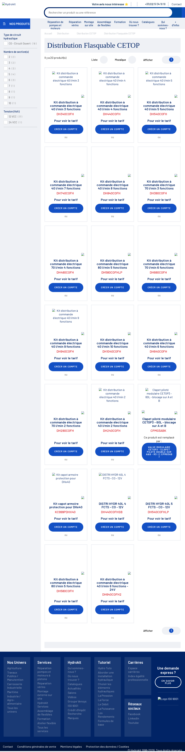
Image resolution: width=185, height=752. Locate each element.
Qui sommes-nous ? (163, 25)
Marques (73, 718)
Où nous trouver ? (134, 23)
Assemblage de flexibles (104, 23)
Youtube (133, 722)
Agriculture (14, 668)
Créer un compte (66, 129)
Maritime (12, 692)
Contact (177, 4)
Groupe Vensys (77, 701)
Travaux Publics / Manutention (15, 676)
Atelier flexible (46, 723)
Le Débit (103, 704)
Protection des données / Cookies (107, 746)
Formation (120, 22)
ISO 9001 (73, 705)
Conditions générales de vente (36, 746)
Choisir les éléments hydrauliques (106, 687)
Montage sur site (89, 23)
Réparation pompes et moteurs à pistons (44, 673)
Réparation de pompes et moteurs (55, 25)
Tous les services (42, 729)
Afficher (148, 59)
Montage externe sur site (44, 694)
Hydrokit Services (42, 704)
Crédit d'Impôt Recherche (77, 711)
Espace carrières (134, 669)
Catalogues (148, 22)
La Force (103, 700)
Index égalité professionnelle (138, 677)
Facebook (134, 714)
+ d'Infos (175, 23)
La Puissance (106, 708)
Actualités (74, 688)
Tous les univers (12, 709)
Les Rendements (106, 714)
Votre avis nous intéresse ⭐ (110, 4)
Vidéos (72, 697)
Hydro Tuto (105, 668)
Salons (72, 692)
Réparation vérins (75, 23)
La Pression (105, 695)
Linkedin (133, 718)
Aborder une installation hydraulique (106, 676)
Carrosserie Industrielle (14, 685)
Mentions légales (71, 746)
